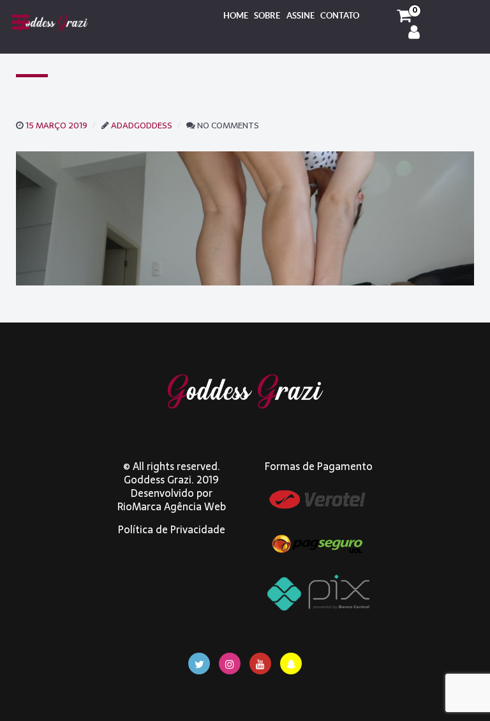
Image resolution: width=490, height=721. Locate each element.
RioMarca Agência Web (171, 506)
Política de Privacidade (171, 529)
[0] (404, 16)
